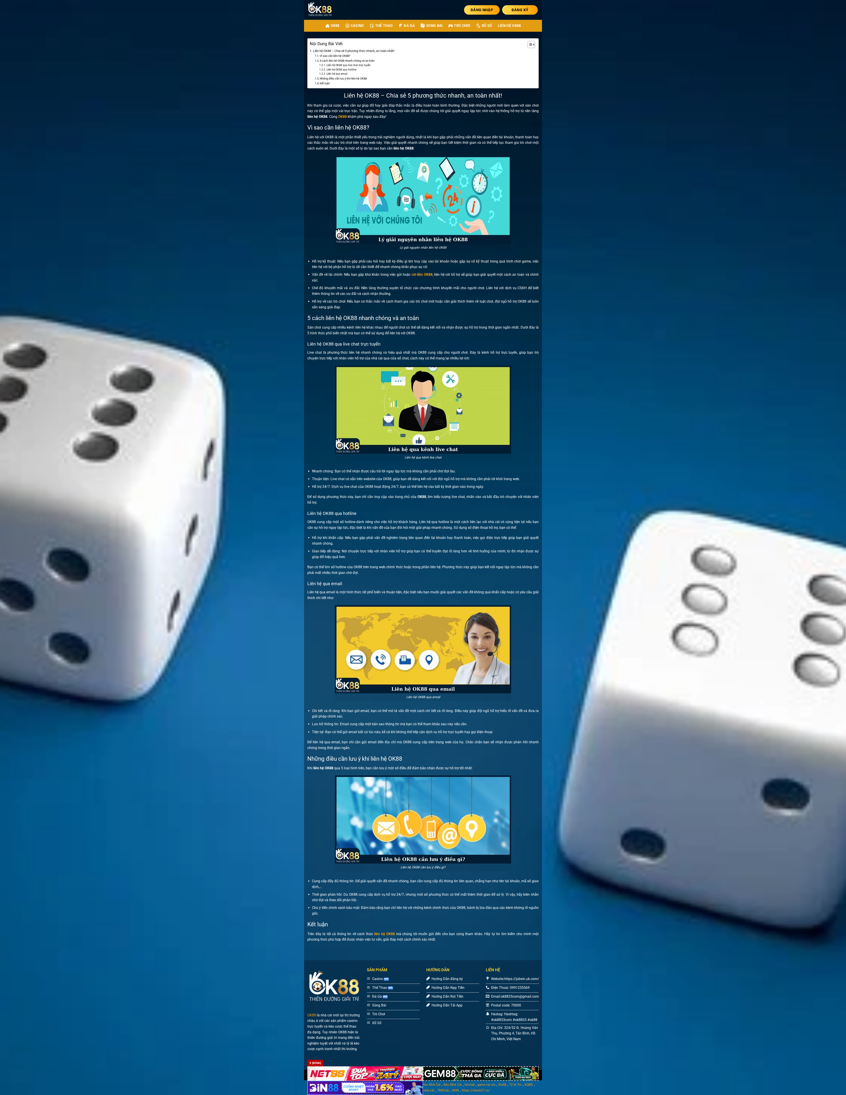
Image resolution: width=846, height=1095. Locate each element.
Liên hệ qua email (337, 73)
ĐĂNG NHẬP (482, 9)
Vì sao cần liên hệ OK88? (335, 55)
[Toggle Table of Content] (529, 44)
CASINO (357, 26)
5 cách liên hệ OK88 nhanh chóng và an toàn (347, 60)
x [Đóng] (315, 1063)
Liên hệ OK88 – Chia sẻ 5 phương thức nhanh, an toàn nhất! (354, 51)
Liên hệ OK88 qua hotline (342, 69)
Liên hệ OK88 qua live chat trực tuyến (348, 65)
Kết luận (325, 83)
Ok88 (335, 26)
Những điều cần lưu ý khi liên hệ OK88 (343, 78)
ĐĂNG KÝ (520, 9)
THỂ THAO (384, 26)
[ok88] (325, 10)
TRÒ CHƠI (462, 26)
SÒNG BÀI (434, 26)
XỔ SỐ (487, 26)
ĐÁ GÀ (409, 26)
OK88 (311, 1015)
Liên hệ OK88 (509, 26)
